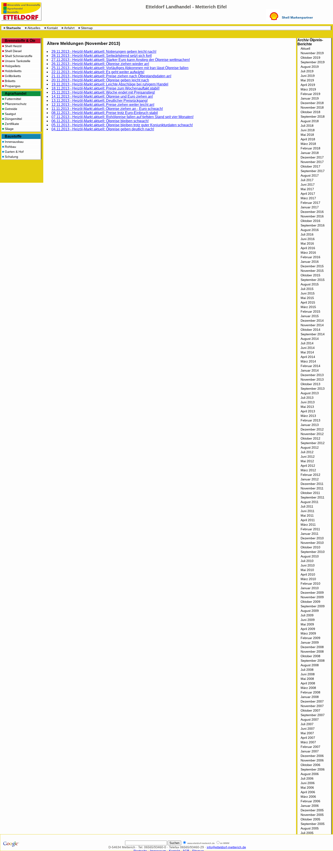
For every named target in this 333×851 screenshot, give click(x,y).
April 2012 (308, 465)
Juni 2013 (308, 402)
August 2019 (310, 66)
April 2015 (308, 302)
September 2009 (313, 606)
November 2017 (312, 162)
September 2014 (313, 334)
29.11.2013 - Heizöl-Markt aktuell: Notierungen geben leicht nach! (103, 51)
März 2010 (308, 579)
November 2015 (312, 270)
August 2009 (310, 611)
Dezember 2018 (312, 103)
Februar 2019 (310, 94)
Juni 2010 (308, 565)
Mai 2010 (307, 570)
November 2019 (312, 53)
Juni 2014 (308, 348)
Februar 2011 (310, 529)
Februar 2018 (310, 148)
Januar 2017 (310, 207)
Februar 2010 (310, 583)
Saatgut (10, 114)
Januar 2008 (310, 697)
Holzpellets (12, 66)
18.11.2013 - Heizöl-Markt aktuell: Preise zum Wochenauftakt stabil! (105, 88)
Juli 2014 (307, 343)
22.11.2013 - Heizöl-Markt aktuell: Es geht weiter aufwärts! (97, 72)
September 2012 (313, 443)
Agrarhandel (15, 93)
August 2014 (310, 338)
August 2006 (310, 774)
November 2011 (312, 488)
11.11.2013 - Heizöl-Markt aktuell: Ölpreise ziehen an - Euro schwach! (107, 109)
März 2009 (308, 633)
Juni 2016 (308, 239)
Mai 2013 (307, 406)
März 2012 (308, 470)
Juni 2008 (308, 674)
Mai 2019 (307, 80)
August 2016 (310, 230)
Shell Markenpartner (297, 17)
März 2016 (308, 252)
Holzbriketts (13, 71)
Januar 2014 (310, 370)
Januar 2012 (310, 479)
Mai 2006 (307, 787)
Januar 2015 (310, 316)
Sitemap (87, 28)
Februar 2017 (310, 202)
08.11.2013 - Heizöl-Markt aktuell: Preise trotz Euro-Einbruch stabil (104, 113)
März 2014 (308, 361)
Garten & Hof (14, 151)
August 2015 (310, 284)
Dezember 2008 (312, 647)
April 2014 (308, 357)
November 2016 (312, 216)
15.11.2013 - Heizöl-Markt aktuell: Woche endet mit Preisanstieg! (103, 92)
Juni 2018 (308, 130)
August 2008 (310, 665)
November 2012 (312, 434)
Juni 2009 (308, 620)
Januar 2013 (310, 425)
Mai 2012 (307, 461)
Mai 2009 (307, 624)
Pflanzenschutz (16, 104)
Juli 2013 (307, 397)
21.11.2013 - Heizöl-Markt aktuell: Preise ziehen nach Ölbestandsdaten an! (111, 76)
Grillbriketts (13, 76)
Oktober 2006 (310, 765)
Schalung (11, 156)
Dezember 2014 (312, 320)
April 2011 (308, 520)
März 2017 (308, 198)
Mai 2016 (307, 243)
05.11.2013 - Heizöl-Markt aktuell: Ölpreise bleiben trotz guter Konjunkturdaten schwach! (122, 125)
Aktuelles (33, 28)
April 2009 (308, 629)
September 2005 (313, 824)
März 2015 (308, 307)
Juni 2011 (307, 511)
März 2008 (308, 688)
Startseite (13, 28)
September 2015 (313, 280)
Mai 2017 (307, 189)
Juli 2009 (307, 615)
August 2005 (310, 828)
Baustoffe (13, 136)
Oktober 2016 (310, 221)
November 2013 (312, 379)
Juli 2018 (307, 125)
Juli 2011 (307, 506)
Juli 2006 (307, 778)
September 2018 (313, 116)
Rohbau (10, 146)
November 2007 (312, 706)
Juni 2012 (308, 456)
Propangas (12, 86)
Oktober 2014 (310, 329)
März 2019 (308, 89)
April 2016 (308, 248)
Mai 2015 (307, 298)
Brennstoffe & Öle (20, 41)
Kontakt (52, 28)
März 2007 (308, 742)
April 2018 (308, 139)
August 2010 (310, 556)
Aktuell (305, 48)
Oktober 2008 (310, 656)
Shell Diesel (13, 51)
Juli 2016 (307, 234)
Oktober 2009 (310, 601)
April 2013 (308, 411)
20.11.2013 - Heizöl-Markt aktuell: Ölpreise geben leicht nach (100, 80)
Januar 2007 (310, 751)
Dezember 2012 (312, 429)
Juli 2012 (307, 452)
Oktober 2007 (310, 710)
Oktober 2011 (310, 493)
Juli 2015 (307, 289)
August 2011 (310, 502)
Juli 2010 (307, 561)
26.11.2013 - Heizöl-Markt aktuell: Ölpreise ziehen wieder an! (100, 64)
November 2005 (312, 815)
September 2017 (313, 171)
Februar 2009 (310, 638)
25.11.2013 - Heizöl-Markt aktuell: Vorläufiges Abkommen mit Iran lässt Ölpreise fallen (119, 68)
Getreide (11, 109)
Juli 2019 (307, 71)
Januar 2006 (310, 805)
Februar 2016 (310, 257)
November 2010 (312, 543)
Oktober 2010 (310, 547)
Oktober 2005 (310, 819)
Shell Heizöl (13, 46)
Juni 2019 (308, 76)
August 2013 (310, 393)
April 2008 (308, 683)
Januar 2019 (310, 98)
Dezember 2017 (312, 157)
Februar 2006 (310, 801)
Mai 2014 (307, 352)
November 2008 (312, 651)
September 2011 (312, 497)
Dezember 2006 (312, 756)
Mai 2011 (307, 515)
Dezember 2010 (312, 538)
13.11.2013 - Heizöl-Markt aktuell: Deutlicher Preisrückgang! (99, 100)
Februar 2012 (310, 475)
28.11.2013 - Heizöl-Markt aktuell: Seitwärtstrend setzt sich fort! (101, 56)
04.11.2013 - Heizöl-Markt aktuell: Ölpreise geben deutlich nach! (102, 129)
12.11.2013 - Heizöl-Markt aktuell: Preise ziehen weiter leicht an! (102, 105)
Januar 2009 (310, 642)
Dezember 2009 (312, 592)
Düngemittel (13, 119)
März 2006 (308, 796)
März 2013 (308, 416)
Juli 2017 (307, 180)
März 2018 (308, 144)
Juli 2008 (307, 669)
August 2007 (310, 719)
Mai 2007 (307, 733)
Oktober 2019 (310, 57)
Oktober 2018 (310, 112)
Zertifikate (12, 124)
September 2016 (313, 225)
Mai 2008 (307, 679)
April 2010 (308, 574)
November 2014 (312, 325)
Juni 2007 (308, 728)
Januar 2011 (310, 533)
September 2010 (313, 552)
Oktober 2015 (310, 275)
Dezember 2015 (312, 266)
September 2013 (313, 388)
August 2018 (310, 121)
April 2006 (308, 792)
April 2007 (308, 737)
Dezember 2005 (312, 810)
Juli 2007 (307, 724)
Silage (9, 129)
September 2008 (313, 660)
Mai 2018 (307, 134)
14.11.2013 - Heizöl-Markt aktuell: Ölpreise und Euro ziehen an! (102, 96)
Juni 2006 (308, 783)
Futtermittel (13, 99)
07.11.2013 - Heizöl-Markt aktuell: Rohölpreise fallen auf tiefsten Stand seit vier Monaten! (122, 117)
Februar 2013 (310, 420)
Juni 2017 (308, 184)
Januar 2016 (310, 261)
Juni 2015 (308, 293)
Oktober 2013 (310, 384)
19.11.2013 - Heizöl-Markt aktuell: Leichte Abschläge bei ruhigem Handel (109, 84)
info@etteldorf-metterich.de (226, 847)
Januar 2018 (310, 153)
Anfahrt (69, 28)
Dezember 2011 (312, 484)
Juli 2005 (307, 833)
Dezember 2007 (312, 701)
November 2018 (312, 107)
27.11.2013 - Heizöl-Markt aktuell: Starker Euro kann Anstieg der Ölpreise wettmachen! (120, 60)
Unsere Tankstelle (17, 61)
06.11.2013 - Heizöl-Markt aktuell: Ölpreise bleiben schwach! (100, 121)
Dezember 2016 (312, 212)
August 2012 (310, 447)
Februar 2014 (310, 366)
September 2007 (313, 715)
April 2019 (308, 85)
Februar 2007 (310, 747)
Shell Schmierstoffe (18, 56)
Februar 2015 (310, 311)
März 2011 (308, 524)
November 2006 (312, 760)
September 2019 (313, 62)
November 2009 (312, 597)
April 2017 (308, 193)
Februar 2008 (310, 692)
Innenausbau (14, 141)
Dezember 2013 (312, 375)
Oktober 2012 (310, 438)
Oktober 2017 (310, 166)
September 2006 (313, 769)
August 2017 (310, 175)
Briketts (10, 81)
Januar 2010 (310, 588)
